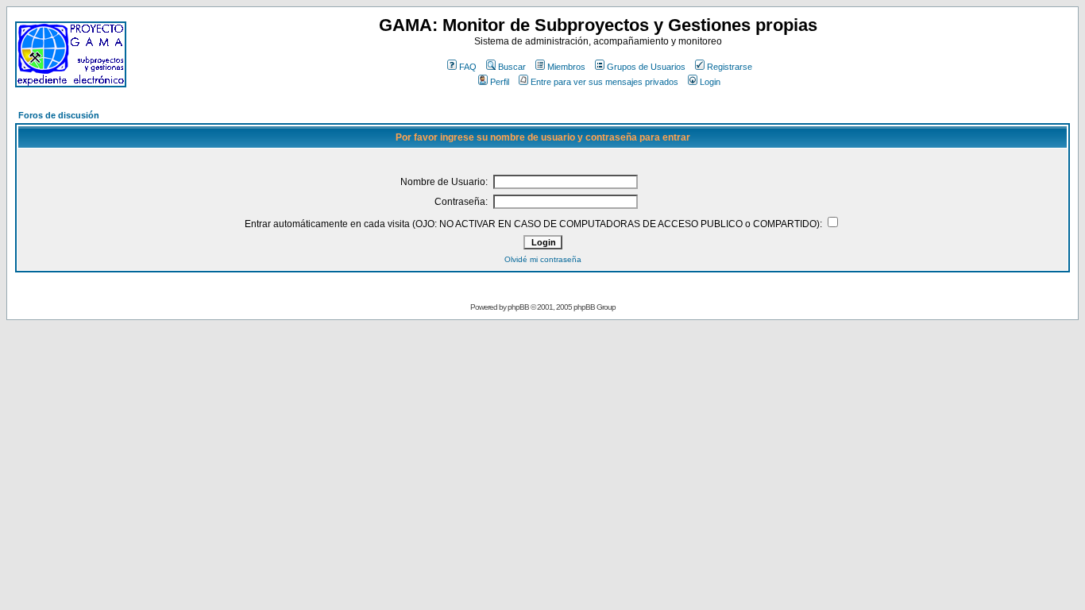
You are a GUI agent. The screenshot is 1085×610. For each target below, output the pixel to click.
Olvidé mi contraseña (542, 259)
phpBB (518, 307)
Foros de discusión (58, 115)
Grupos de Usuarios (646, 66)
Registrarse (729, 66)
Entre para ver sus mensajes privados (604, 82)
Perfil (499, 82)
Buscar (512, 66)
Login (710, 82)
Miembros (566, 66)
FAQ (468, 66)
